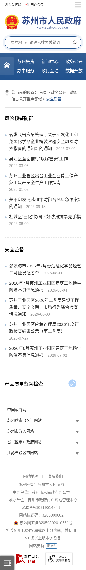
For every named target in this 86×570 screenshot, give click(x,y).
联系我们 (55, 476)
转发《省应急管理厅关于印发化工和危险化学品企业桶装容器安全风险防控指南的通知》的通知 (43, 141)
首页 (43, 92)
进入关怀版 (13, 5)
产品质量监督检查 (24, 384)
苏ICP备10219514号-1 (41, 508)
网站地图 (30, 476)
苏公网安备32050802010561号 (46, 523)
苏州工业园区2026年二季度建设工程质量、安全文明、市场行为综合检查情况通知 (44, 307)
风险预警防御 (19, 118)
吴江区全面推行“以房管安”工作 (38, 159)
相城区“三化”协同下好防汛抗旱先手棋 (45, 216)
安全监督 (14, 249)
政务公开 (58, 92)
